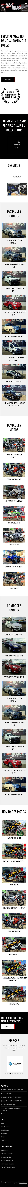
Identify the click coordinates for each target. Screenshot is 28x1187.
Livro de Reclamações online (8, 1167)
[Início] (7, 4)
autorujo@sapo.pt (11, 1104)
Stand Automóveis (5, 1127)
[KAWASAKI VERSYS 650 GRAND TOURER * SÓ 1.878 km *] (14, 967)
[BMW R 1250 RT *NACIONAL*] (14, 492)
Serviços (3, 1137)
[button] (5, 1073)
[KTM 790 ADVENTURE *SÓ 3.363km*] (14, 445)
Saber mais (7, 80)
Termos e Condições (6, 1157)
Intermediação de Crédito (7, 1164)
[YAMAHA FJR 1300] (14, 535)
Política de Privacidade (6, 1154)
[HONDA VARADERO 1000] (14, 470)
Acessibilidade (4, 1150)
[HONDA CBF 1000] (14, 993)
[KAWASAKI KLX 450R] (14, 513)
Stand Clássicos (5, 1130)
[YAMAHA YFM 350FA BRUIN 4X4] (14, 557)
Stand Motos (4, 1133)
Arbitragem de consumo (7, 1160)
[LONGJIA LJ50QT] (14, 944)
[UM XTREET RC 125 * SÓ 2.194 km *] (14, 851)
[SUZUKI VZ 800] (14, 874)
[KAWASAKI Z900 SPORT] (14, 828)
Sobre (2, 1123)
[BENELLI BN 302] (14, 579)
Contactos (7, 1026)
